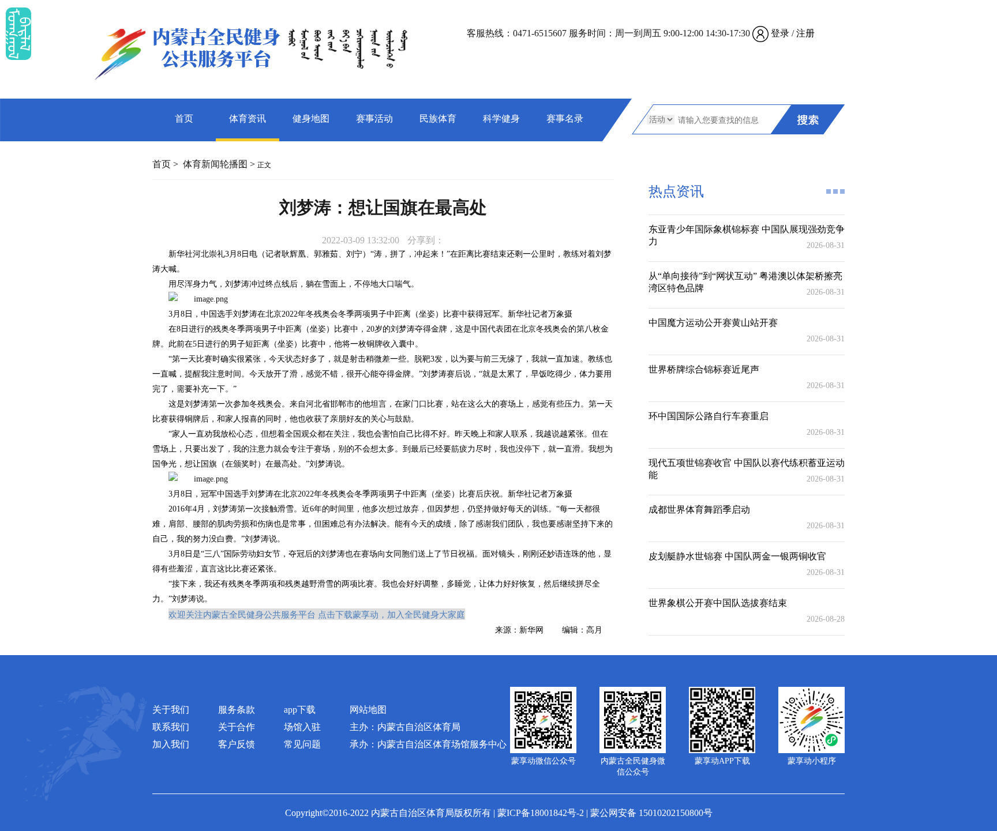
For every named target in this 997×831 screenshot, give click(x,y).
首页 (184, 118)
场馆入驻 (302, 727)
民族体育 (437, 118)
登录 (780, 33)
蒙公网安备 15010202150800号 (651, 813)
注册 (805, 33)
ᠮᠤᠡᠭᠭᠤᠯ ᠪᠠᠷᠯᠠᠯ (18, 34)
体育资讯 (247, 118)
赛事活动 (374, 118)
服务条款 (236, 710)
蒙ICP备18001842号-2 (540, 813)
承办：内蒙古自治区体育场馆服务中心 (428, 744)
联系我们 (170, 727)
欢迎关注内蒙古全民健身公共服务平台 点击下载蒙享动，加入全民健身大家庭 (316, 614)
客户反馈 (236, 744)
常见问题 (302, 744)
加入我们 (170, 744)
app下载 (300, 710)
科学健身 (501, 118)
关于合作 (236, 727)
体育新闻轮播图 (215, 164)
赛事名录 (564, 118)
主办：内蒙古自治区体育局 (405, 727)
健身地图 (311, 118)
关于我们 (170, 710)
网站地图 (368, 710)
